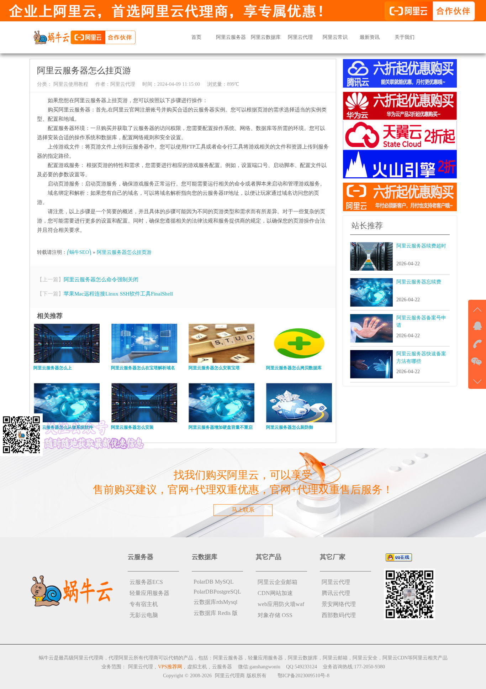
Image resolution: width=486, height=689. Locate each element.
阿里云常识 (335, 37)
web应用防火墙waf (281, 604)
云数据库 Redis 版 (216, 613)
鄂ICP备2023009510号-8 (303, 675)
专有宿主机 (144, 604)
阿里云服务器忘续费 (418, 282)
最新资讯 (370, 37)
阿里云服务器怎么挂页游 (124, 252)
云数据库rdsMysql (215, 602)
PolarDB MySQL (214, 582)
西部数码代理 (339, 615)
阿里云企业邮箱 (277, 582)
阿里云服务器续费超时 (421, 246)
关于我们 (404, 37)
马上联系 (243, 510)
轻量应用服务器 (149, 593)
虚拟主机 (197, 666)
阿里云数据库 (266, 37)
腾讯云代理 (336, 593)
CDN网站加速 (275, 593)
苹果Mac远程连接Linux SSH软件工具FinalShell (118, 294)
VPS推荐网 (170, 666)
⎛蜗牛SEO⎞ (79, 252)
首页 (196, 37)
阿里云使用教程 (70, 84)
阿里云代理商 (230, 675)
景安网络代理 (339, 604)
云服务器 (222, 666)
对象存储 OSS (275, 615)
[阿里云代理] (84, 37)
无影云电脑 (144, 615)
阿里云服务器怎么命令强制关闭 (101, 279)
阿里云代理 (300, 37)
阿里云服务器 (231, 37)
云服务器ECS (146, 582)
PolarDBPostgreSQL (217, 592)
